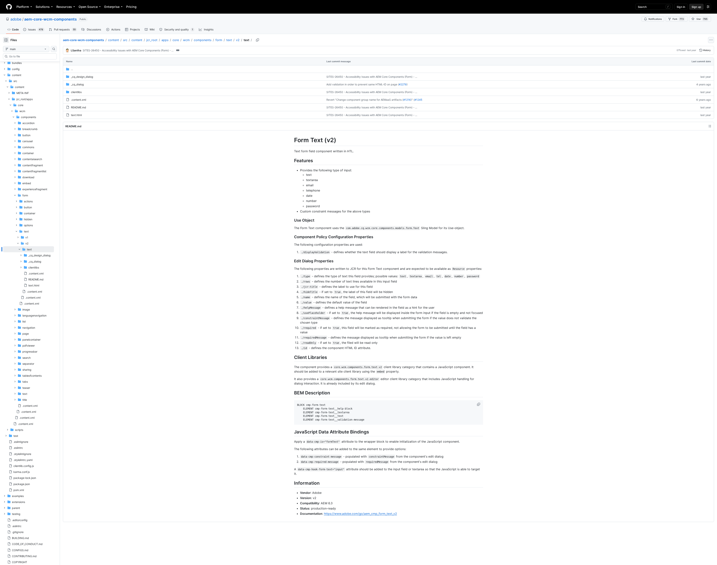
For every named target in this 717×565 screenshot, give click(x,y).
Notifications (655, 19)
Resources (64, 7)
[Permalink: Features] (291, 160)
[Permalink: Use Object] (291, 220)
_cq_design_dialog (82, 76)
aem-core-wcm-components (50, 19)
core (176, 40)
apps (165, 40)
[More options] (711, 40)
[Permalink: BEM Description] (291, 392)
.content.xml (78, 99)
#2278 (403, 84)
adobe (15, 19)
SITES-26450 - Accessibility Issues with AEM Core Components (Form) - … (128, 50)
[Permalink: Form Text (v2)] (291, 140)
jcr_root (151, 40)
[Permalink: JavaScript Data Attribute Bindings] (291, 431)
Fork (678, 19)
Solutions (43, 7)
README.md (78, 107)
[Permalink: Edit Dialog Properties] (291, 261)
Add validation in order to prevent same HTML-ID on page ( (362, 84)
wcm (186, 40)
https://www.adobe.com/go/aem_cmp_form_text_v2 (360, 513)
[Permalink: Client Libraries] (291, 357)
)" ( (413, 99)
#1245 (418, 99)
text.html (76, 115)
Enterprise (112, 7)
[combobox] (31, 56)
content (113, 40)
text (229, 40)
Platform (22, 7)
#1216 (407, 99)
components (202, 40)
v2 (238, 40)
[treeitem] (28, 267)
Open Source (88, 7)
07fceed (681, 50)
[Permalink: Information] (291, 483)
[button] (479, 404)
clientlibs (76, 92)
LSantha (76, 50)
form (218, 40)
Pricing (131, 7)
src (125, 40)
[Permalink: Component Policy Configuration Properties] (291, 237)
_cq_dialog (77, 84)
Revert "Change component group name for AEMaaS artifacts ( (364, 99)
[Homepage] (9, 7)
